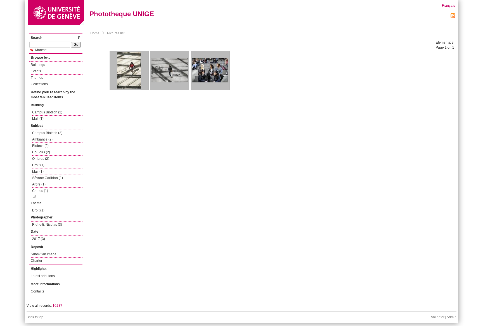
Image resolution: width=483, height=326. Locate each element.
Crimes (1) (40, 191)
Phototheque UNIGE (121, 14)
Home (95, 33)
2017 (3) (38, 239)
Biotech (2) (40, 146)
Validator (437, 317)
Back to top (35, 317)
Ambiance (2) (42, 139)
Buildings (38, 65)
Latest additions (43, 276)
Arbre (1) (39, 184)
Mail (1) (38, 119)
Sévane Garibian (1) (47, 178)
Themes (37, 78)
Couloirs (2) (41, 152)
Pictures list (115, 33)
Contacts (37, 291)
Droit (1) (38, 165)
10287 (57, 306)
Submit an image (43, 254)
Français (448, 6)
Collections (39, 84)
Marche (40, 50)
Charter (36, 261)
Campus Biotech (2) (47, 112)
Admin (451, 317)
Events (36, 71)
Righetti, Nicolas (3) (47, 225)
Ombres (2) (40, 159)
